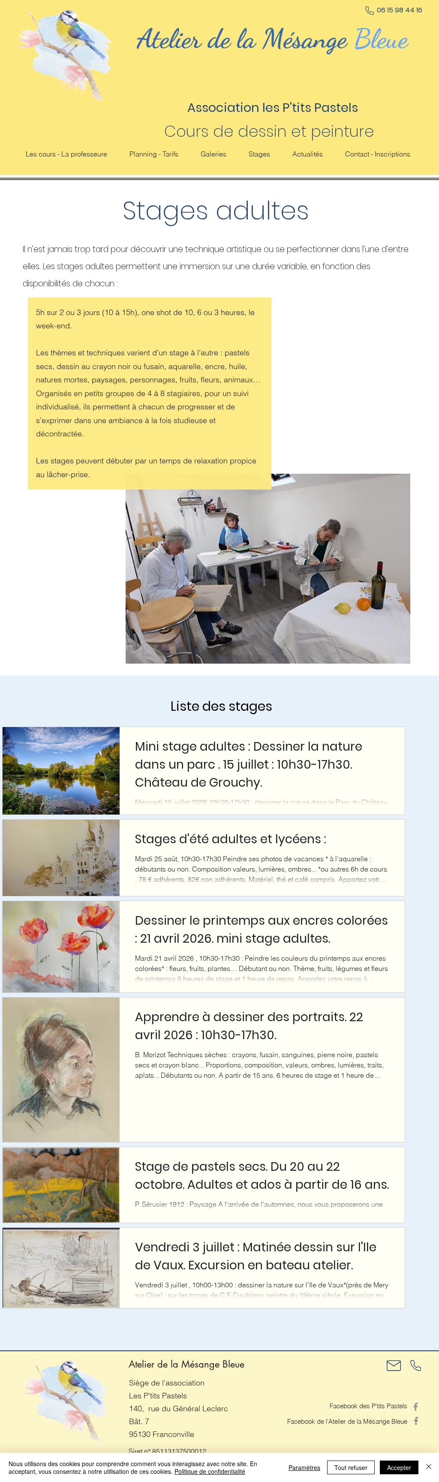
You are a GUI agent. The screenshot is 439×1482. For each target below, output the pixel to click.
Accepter (399, 1467)
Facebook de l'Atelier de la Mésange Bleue (347, 1421)
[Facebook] (415, 1406)
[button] (259, 154)
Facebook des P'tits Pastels (368, 1406)
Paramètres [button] (304, 1467)
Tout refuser (350, 1467)
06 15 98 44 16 (399, 10)
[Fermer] (429, 1467)
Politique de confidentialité (209, 1471)
